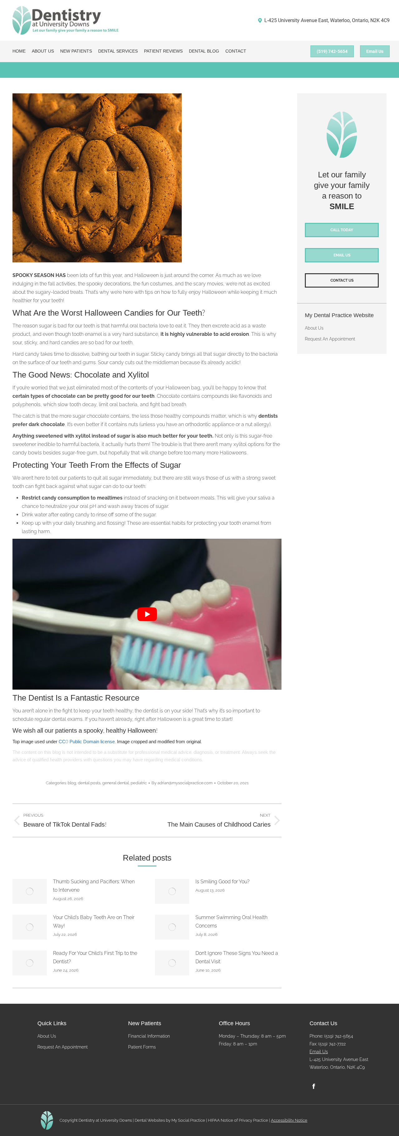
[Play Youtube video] (146, 614)
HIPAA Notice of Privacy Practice (238, 1120)
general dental (115, 783)
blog (72, 783)
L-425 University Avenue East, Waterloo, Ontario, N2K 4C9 (327, 20)
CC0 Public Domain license (87, 742)
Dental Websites (150, 1120)
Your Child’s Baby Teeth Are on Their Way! (93, 921)
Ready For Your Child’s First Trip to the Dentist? (95, 957)
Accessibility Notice (289, 1120)
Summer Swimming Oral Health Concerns (231, 921)
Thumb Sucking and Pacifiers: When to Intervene (94, 886)
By (182, 783)
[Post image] (29, 891)
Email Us (319, 1051)
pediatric (139, 783)
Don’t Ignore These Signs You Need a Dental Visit (236, 957)
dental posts (89, 783)
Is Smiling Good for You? (222, 882)
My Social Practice (188, 1120)
